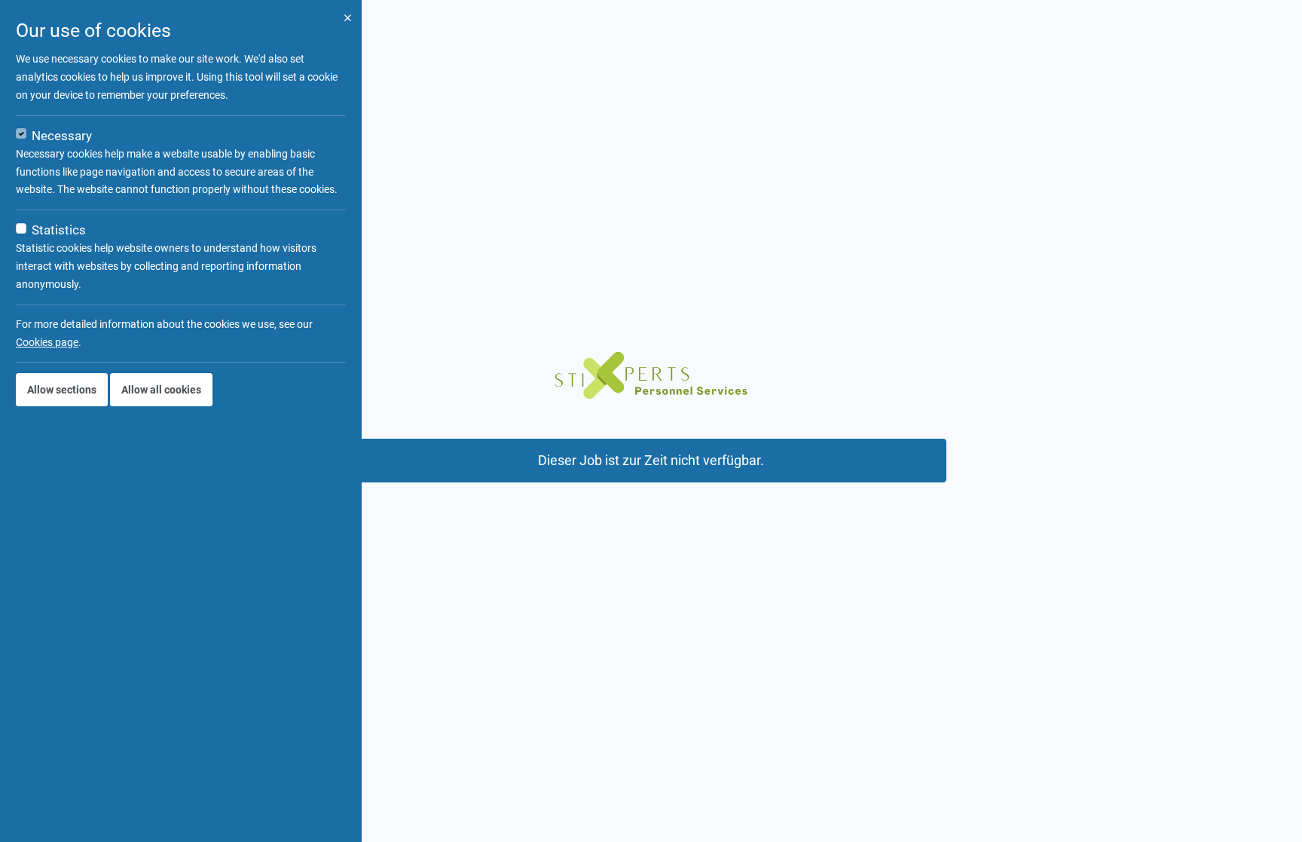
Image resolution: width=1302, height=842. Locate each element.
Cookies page (47, 342)
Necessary (62, 135)
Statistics (59, 229)
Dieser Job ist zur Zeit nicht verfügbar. (651, 460)
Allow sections (61, 390)
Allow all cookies (161, 390)
